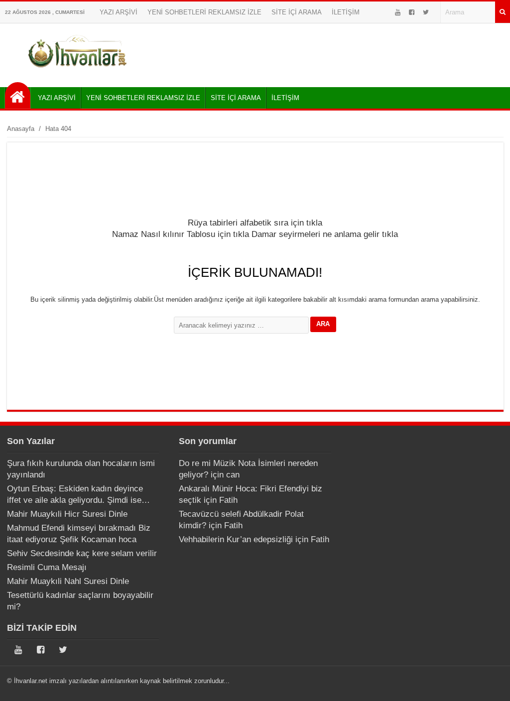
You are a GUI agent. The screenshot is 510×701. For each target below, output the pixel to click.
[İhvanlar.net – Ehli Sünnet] (78, 71)
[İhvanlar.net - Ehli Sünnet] (17, 95)
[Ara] (502, 12)
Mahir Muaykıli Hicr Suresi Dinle (67, 514)
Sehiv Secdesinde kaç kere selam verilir (82, 553)
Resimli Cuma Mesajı (47, 567)
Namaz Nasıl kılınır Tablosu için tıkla (180, 234)
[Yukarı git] (490, 684)
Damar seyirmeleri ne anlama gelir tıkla (325, 234)
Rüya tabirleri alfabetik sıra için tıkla (255, 223)
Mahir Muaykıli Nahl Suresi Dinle (68, 581)
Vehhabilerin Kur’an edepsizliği (236, 539)
